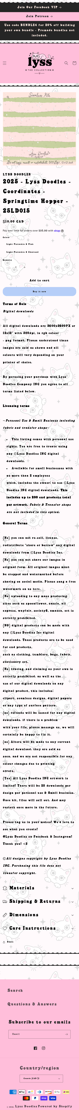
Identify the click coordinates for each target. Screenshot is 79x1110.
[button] (5, 63)
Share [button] (10, 942)
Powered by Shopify (55, 1106)
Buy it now (39, 292)
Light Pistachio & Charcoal (22, 252)
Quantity (7, 260)
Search (15, 991)
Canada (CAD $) (32, 1078)
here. (37, 589)
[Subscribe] (66, 1034)
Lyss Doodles (26, 1106)
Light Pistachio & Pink (20, 244)
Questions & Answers (32, 1004)
